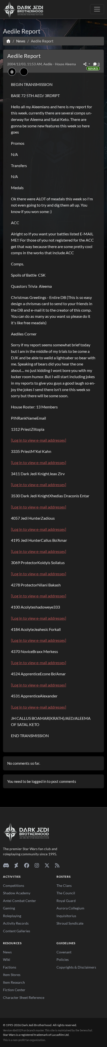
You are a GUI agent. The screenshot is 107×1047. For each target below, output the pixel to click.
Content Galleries (16, 931)
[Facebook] (26, 865)
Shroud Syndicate (69, 923)
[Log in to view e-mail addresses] (38, 440)
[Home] (8, 41)
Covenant (63, 952)
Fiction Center (14, 990)
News (7, 952)
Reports (93, 68)
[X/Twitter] (47, 865)
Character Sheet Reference (23, 997)
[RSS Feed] (57, 865)
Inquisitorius (66, 916)
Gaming (9, 908)
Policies (62, 959)
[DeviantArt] (16, 865)
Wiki (6, 959)
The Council (65, 893)
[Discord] (6, 865)
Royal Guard (66, 901)
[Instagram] (37, 865)
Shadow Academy (16, 893)
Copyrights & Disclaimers (76, 967)
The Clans (64, 885)
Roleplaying (12, 916)
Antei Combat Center (19, 901)
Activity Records (16, 923)
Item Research (14, 982)
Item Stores (11, 975)
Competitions (13, 885)
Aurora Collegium (70, 908)
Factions (9, 967)
